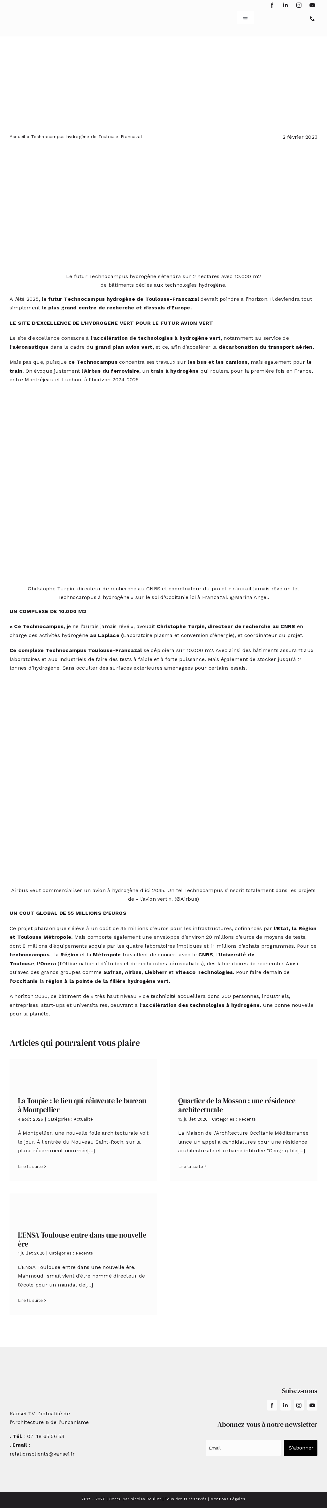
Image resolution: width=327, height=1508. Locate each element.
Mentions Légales (228, 1499)
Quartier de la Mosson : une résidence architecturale (236, 1105)
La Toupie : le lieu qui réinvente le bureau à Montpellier (82, 1105)
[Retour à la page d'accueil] (35, 15)
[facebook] (272, 5)
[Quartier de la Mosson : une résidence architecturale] (243, 1073)
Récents (247, 1119)
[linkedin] (285, 5)
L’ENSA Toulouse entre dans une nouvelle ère (82, 1239)
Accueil (18, 136)
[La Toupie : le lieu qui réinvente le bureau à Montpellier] (83, 1073)
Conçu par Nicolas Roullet (135, 1499)
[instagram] (299, 5)
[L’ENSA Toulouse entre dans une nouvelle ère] (83, 1207)
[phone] (312, 18)
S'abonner (301, 1448)
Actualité (83, 1119)
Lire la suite (30, 1166)
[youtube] (312, 5)
